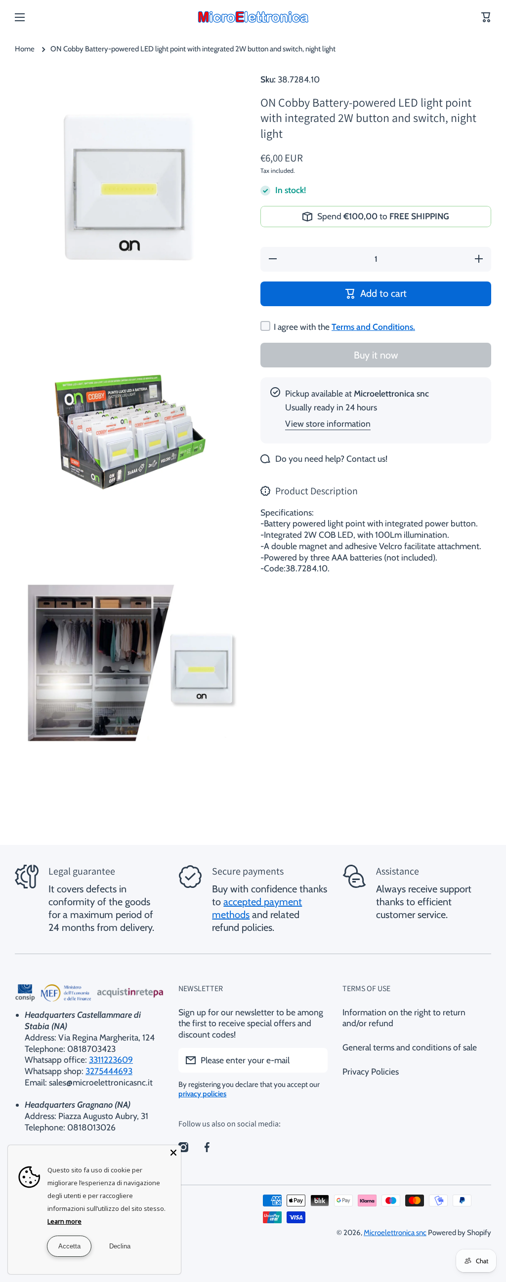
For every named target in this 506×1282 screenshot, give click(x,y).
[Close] (173, 1153)
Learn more (64, 1221)
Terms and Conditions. (373, 326)
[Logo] (253, 17)
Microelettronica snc (395, 1232)
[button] (486, 17)
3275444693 (108, 1071)
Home (25, 48)
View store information (328, 423)
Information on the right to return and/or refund (403, 1018)
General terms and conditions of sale (409, 1047)
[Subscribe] (315, 1060)
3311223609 (111, 1059)
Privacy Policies (370, 1071)
